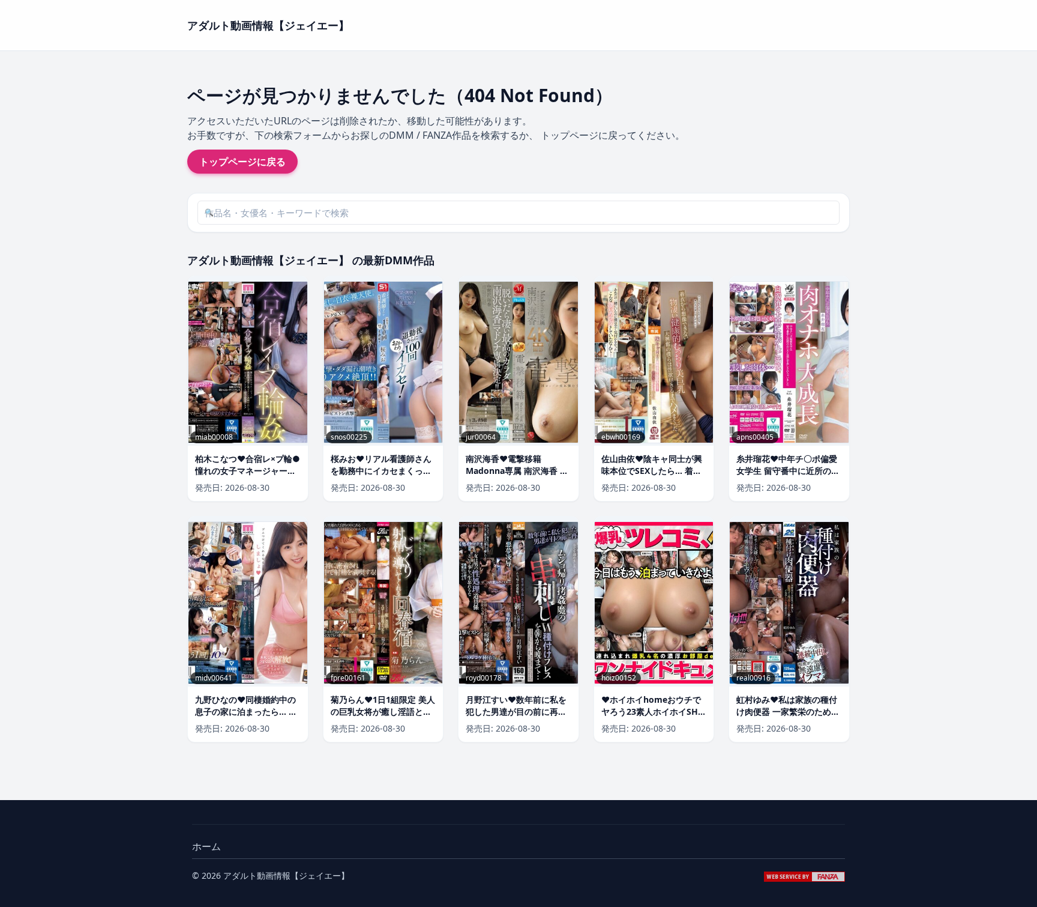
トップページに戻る (242, 161)
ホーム (206, 846)
